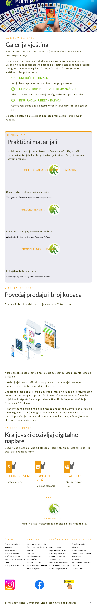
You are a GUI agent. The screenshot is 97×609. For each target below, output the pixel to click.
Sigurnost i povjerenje (37, 565)
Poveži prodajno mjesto (79, 545)
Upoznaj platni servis (36, 544)
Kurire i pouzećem (57, 553)
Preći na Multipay (12, 556)
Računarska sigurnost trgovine (81, 564)
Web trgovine (55, 547)
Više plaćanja (33, 559)
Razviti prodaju (11, 550)
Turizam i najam (56, 559)
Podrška (75, 559)
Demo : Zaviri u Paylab (81, 553)
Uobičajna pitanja (35, 556)
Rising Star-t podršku (14, 565)
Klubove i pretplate (58, 568)
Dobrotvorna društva (58, 562)
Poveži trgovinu (34, 568)
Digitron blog (78, 568)
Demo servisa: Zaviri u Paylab (37, 548)
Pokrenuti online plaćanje (12, 545)
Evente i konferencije (59, 565)
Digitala (30, 553)
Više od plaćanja (34, 562)
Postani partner (79, 550)
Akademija (76, 556)
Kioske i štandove (57, 556)
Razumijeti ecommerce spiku (15, 561)
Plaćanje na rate (12, 553)
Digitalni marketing (58, 550)
